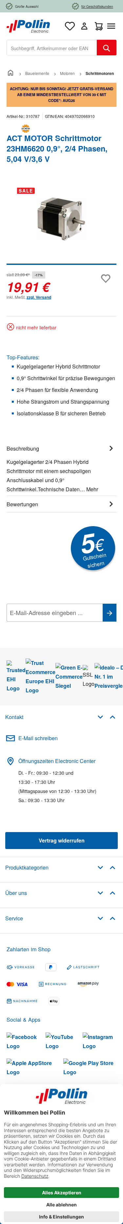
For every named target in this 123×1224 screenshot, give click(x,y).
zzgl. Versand (39, 297)
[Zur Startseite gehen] (28, 25)
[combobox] (52, 47)
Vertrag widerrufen (62, 840)
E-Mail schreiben (38, 738)
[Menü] (112, 26)
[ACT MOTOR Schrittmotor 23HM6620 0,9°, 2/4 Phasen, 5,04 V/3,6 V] (61, 219)
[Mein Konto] (84, 26)
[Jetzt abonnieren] (109, 613)
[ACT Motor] (61, 128)
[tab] (61, 468)
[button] (106, 717)
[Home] (10, 73)
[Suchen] (106, 47)
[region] (61, 223)
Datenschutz (49, 627)
